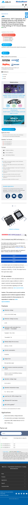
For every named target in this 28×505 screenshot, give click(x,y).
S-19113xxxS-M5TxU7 (8, 143)
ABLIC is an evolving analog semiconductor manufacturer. (14, 9)
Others (4, 78)
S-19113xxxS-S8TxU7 (8, 144)
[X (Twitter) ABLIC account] (24, 494)
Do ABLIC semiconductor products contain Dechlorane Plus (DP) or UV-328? (13, 162)
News (2, 473)
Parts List (6, 53)
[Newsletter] (26, 16)
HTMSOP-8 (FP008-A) (10, 150)
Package (3, 147)
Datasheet (9, 35)
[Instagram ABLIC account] (19, 494)
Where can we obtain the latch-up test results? (11, 174)
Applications (4, 480)
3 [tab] (15, 205)
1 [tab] (12, 205)
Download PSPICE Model (9, 129)
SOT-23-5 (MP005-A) (9, 152)
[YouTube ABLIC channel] (26, 494)
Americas (5, 74)
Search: (3, 433)
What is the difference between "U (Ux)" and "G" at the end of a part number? (14, 168)
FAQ (2, 158)
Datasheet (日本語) (8, 40)
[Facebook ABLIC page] (16, 494)
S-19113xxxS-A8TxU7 (8, 141)
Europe (4, 76)
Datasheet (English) (8, 37)
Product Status (6, 451)
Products (3, 476)
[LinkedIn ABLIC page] (21, 494)
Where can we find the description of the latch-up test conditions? (13, 172)
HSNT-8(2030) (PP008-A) (10, 155)
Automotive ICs (4, 13)
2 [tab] (14, 205)
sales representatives (18, 288)
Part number (4, 438)
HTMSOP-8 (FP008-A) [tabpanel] (14, 229)
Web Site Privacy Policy (4, 495)
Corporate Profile (5, 486)
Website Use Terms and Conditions (6, 492)
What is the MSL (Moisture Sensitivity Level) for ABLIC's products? (13, 165)
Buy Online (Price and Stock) (10, 56)
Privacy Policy (2, 493)
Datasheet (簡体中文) (8, 39)
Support (3, 483)
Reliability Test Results (6, 139)
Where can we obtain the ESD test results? (11, 179)
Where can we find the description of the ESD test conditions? (12, 177)
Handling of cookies (19, 247)
